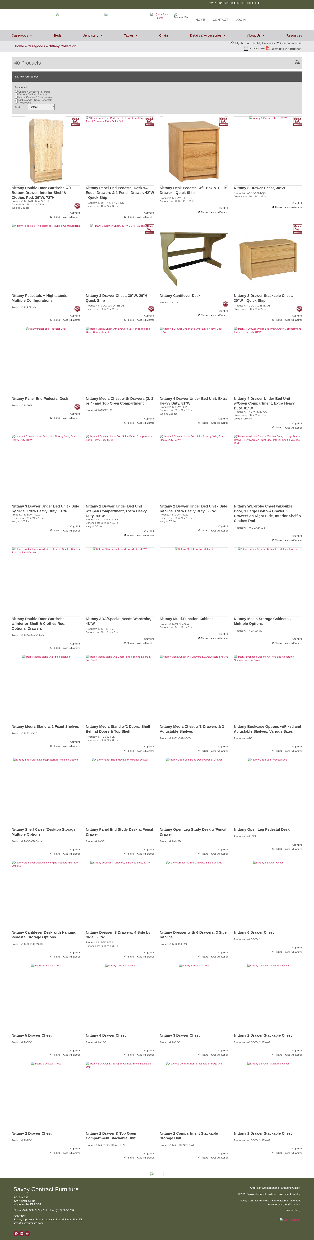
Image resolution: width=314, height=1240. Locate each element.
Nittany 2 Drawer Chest (32, 1133)
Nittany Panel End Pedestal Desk (40, 399)
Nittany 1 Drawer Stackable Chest (263, 1133)
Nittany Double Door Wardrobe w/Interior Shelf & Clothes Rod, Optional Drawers (38, 623)
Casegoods (20, 35)
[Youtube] (27, 1233)
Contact (220, 19)
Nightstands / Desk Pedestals (35, 99)
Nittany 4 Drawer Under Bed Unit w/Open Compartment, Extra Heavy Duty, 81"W (264, 403)
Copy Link (75, 213)
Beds (57, 35)
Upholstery (90, 35)
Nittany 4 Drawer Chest (106, 1035)
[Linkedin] (21, 1233)
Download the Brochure (286, 49)
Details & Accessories (206, 35)
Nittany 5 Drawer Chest (32, 1035)
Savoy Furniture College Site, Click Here (234, 3)
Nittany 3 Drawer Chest (180, 1035)
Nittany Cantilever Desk (180, 296)
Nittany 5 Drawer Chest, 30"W (259, 188)
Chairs (164, 35)
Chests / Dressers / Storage (34, 91)
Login (241, 19)
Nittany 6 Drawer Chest (254, 932)
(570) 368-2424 (31, 1210)
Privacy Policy (293, 1210)
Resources (294, 35)
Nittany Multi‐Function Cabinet (186, 619)
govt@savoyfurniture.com (28, 1222)
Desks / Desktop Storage (32, 94)
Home (200, 19)
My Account (243, 43)
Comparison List (291, 43)
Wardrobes (24, 102)
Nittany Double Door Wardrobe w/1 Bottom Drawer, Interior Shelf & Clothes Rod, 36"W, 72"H (42, 193)
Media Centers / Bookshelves (35, 97)
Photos (56, 217)
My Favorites (266, 43)
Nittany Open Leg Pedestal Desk (262, 829)
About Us (254, 35)
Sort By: (19, 107)
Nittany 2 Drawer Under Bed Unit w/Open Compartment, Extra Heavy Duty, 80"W (116, 511)
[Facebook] (16, 1233)
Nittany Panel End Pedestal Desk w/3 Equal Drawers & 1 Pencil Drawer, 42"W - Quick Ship (120, 193)
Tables (129, 35)
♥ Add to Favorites (71, 217)
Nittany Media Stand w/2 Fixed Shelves (45, 727)
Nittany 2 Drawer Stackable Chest (263, 1035)
